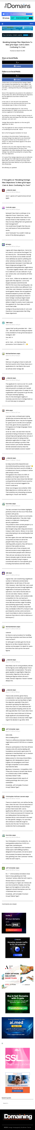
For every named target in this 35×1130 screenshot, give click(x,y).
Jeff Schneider (11, 729)
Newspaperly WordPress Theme (22, 1127)
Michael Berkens (11, 354)
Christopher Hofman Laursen (15, 796)
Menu (31, 24)
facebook (18, 66)
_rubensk (9, 190)
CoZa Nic (9, 207)
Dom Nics (9, 504)
